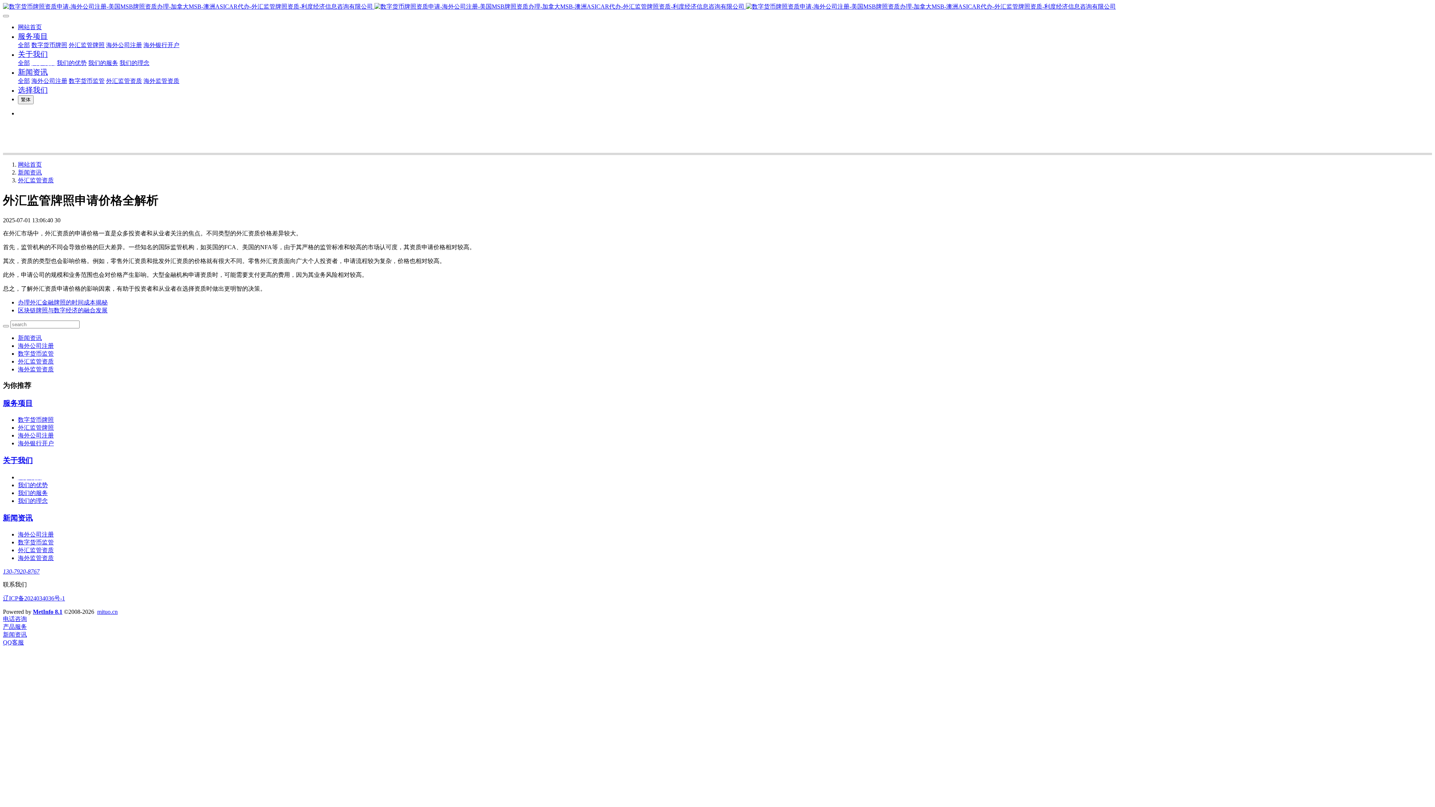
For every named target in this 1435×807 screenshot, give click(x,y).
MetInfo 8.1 (47, 612)
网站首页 (30, 27)
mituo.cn (107, 612)
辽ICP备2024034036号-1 (34, 598)
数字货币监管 (36, 353)
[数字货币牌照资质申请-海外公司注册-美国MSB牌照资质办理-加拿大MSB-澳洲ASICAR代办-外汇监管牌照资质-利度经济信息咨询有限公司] (717, 7)
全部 (24, 45)
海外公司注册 (36, 346)
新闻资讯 (30, 172)
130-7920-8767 (21, 571)
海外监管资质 (36, 369)
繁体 (26, 99)
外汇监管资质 (36, 180)
